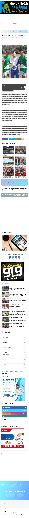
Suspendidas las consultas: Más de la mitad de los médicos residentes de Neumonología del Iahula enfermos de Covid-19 (15, 190)
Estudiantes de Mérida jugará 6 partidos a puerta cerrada (8, 166)
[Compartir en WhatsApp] (16, 139)
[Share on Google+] (19, 139)
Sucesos (4, 364)
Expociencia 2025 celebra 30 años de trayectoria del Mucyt (20, 166)
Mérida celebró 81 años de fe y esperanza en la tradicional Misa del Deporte (20, 155)
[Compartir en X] (12, 139)
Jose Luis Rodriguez (20, 514)
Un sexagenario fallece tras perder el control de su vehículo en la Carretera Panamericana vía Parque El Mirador (17, 294)
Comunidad (5, 337)
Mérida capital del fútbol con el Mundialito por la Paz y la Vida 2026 (20, 177)
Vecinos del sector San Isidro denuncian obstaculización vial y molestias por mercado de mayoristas (17, 319)
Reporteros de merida (9, 181)
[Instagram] (16, 257)
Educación (5, 344)
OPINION (5, 352)
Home (3, 31)
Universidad (5, 367)
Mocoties (5, 349)
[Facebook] (10, 257)
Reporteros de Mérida (14, 511)
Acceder (4, 503)
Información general (7, 347)
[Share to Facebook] (5, 139)
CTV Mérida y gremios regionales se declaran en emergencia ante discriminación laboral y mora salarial (17, 313)
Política (4, 359)
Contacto (18, 503)
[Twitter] (13, 257)
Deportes (8, 31)
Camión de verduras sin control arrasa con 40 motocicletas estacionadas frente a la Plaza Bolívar (18, 288)
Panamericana (6, 354)
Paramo (4, 357)
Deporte (4, 339)
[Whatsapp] (19, 257)
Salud (4, 362)
